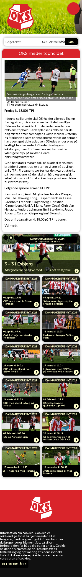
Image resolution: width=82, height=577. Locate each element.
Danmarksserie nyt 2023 (61, 380)
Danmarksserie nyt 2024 (47, 238)
